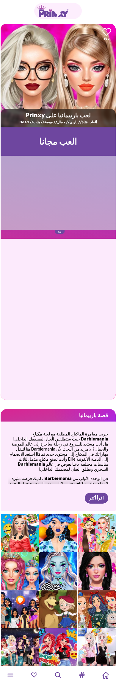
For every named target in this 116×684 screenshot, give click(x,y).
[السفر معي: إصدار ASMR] (20, 533)
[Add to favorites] (106, 34)
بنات (36, 122)
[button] (81, 675)
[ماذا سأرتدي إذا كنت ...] (20, 609)
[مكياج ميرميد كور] (20, 571)
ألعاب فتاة (89, 122)
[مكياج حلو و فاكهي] (58, 533)
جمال (61, 122)
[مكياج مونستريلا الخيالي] (58, 571)
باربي (73, 122)
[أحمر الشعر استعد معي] (58, 647)
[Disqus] (58, 319)
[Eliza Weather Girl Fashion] (97, 647)
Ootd (24, 122)
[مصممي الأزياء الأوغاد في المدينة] (20, 647)
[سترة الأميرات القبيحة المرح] (97, 609)
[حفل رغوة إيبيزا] (97, 533)
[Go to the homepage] (58, 11)
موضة (48, 122)
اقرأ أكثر (96, 498)
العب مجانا (58, 141)
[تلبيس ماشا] (58, 609)
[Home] (105, 675)
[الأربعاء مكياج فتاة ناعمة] (97, 571)
